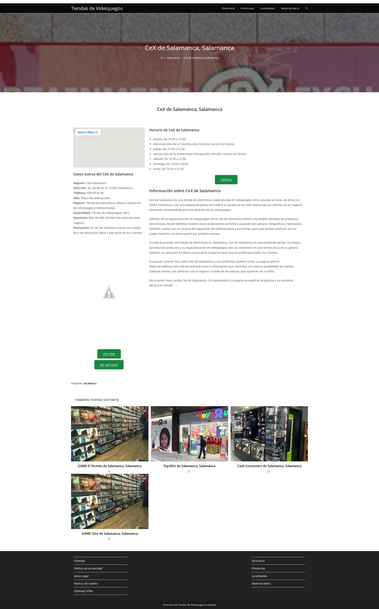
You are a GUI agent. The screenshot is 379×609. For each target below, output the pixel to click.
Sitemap (79, 561)
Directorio (258, 561)
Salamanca (90, 383)
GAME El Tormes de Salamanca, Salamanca (110, 466)
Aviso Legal (81, 576)
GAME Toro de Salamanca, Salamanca (110, 533)
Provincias (258, 568)
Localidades (259, 576)
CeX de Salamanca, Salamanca (201, 58)
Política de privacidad (88, 568)
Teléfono (226, 180)
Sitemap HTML (83, 591)
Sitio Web (109, 354)
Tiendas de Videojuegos (97, 8)
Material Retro (261, 583)
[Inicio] (162, 58)
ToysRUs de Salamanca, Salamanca (189, 466)
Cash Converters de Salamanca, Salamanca (269, 466)
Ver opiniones (109, 365)
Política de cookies (86, 583)
